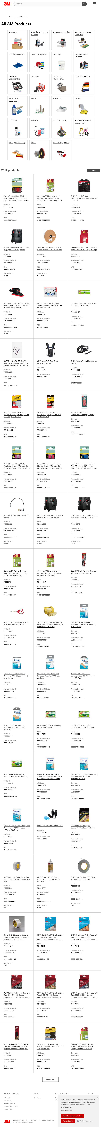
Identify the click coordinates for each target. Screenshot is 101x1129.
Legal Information (18, 1120)
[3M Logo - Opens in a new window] (7, 4)
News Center (38, 1098)
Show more (50, 1079)
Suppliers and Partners (11, 1106)
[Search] (84, 4)
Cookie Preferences (48, 1120)
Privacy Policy (33, 1120)
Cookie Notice (66, 1110)
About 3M (7, 1098)
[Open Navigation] (94, 4)
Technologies (8, 1109)
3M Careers (7, 1101)
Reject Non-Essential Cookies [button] (72, 1116)
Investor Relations (9, 1103)
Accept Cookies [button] (68, 1121)
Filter (93, 170)
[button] (84, 1121)
